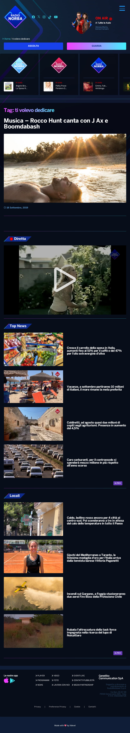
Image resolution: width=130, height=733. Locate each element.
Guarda (96, 46)
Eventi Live (79, 676)
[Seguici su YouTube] (56, 17)
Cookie (77, 707)
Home (7, 39)
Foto (56, 680)
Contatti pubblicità (83, 680)
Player (41, 676)
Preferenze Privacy (57, 707)
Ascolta (33, 46)
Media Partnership (83, 685)
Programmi (43, 680)
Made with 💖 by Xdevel (65, 725)
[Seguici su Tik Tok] (50, 17)
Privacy (37, 707)
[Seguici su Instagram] (44, 17)
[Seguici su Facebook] (33, 17)
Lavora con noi (61, 685)
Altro (117, 483)
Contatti (92, 707)
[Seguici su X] (39, 17)
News (40, 685)
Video (56, 676)
